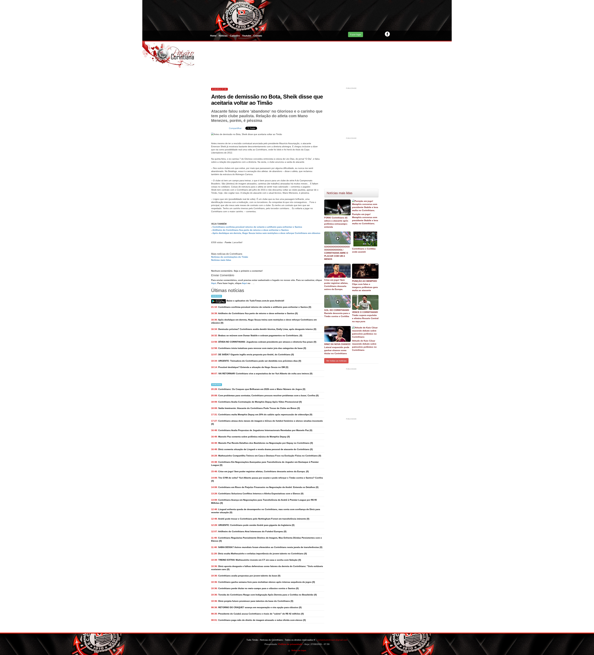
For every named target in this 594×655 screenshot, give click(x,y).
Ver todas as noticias (336, 360)
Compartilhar (235, 128)
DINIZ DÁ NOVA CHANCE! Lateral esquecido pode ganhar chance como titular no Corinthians (337, 349)
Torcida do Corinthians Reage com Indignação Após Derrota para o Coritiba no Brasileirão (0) (264, 594)
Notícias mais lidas (221, 260)
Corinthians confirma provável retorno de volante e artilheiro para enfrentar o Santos (257, 227)
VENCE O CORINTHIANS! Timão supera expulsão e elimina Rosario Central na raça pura (365, 317)
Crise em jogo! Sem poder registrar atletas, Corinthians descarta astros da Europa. (336, 284)
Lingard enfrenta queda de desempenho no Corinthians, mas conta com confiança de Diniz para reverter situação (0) (265, 511)
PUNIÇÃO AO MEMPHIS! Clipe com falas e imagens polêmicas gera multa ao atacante (365, 286)
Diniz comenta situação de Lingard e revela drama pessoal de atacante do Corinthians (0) (262, 449)
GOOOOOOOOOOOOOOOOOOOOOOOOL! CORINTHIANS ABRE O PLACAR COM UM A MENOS (337, 252)
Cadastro (235, 35)
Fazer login (355, 34)
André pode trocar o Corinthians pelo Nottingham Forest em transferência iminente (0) (260, 519)
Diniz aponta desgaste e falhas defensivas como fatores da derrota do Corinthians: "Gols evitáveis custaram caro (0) (267, 568)
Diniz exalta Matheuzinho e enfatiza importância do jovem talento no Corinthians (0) (259, 553)
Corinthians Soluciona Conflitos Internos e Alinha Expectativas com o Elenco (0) (257, 493)
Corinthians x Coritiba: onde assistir (364, 250)
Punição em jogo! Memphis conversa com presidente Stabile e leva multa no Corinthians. (365, 219)
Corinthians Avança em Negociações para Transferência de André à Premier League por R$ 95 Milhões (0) (264, 501)
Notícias (223, 35)
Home (213, 35)
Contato (257, 35)
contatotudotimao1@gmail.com (332, 640)
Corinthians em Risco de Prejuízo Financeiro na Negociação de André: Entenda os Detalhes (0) (265, 487)
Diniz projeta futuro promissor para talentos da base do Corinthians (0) (252, 601)
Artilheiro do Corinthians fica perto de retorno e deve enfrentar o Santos (250, 230)
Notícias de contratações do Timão (229, 257)
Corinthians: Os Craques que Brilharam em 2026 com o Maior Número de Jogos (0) (258, 389)
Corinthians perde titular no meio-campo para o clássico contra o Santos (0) (255, 588)
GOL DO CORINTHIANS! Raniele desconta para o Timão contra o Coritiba (337, 313)
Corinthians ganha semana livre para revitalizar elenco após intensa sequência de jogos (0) (263, 582)
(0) (261, 307)
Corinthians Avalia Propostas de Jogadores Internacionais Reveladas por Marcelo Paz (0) (261, 430)
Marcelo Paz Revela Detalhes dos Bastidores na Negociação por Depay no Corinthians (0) (262, 443)
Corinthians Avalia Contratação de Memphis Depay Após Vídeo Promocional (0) (256, 402)
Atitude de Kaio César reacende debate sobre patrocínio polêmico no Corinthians (364, 345)
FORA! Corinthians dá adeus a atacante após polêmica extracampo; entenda (336, 222)
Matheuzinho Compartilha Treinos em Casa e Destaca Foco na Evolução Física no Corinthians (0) (266, 455)
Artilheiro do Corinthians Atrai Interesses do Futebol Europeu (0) (248, 531)
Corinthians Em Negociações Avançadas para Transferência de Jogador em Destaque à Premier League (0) (265, 463)
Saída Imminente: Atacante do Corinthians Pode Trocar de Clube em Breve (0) (255, 408)
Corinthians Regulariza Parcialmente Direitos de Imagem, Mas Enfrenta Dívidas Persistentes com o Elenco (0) (266, 539)
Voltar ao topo (298, 650)
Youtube (246, 35)
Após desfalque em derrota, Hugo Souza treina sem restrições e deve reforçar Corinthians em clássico (266, 233)
